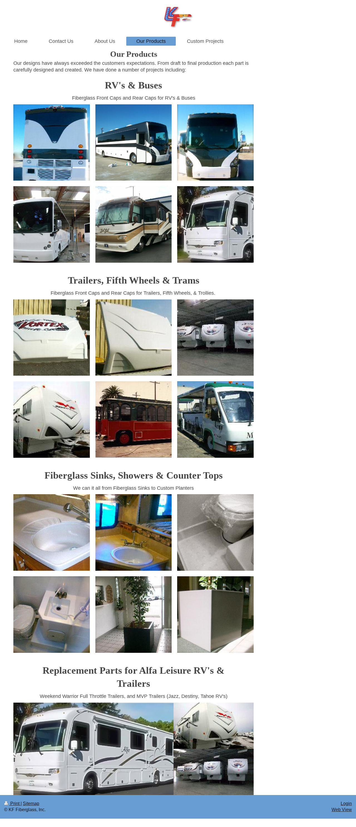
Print (15, 803)
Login (346, 803)
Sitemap (31, 803)
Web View (342, 809)
